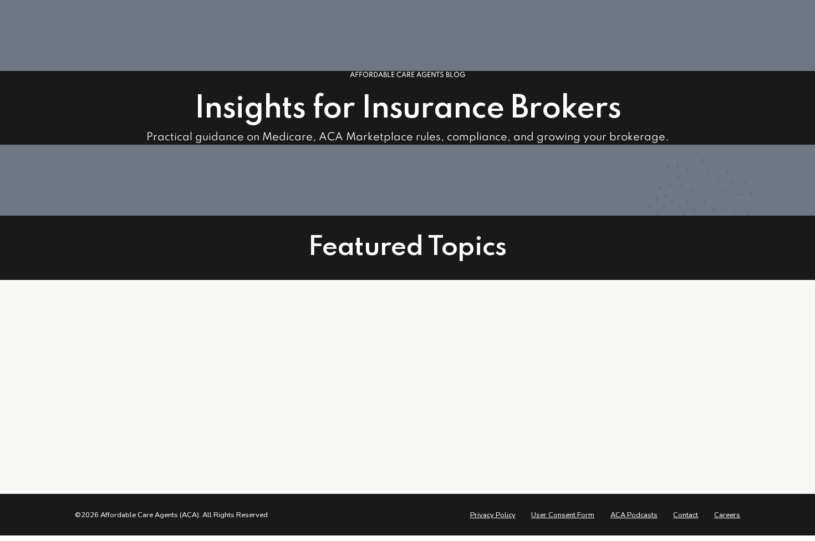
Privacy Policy (493, 515)
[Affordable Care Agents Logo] (119, 352)
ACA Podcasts (634, 515)
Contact (685, 515)
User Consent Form (562, 515)
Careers (727, 515)
